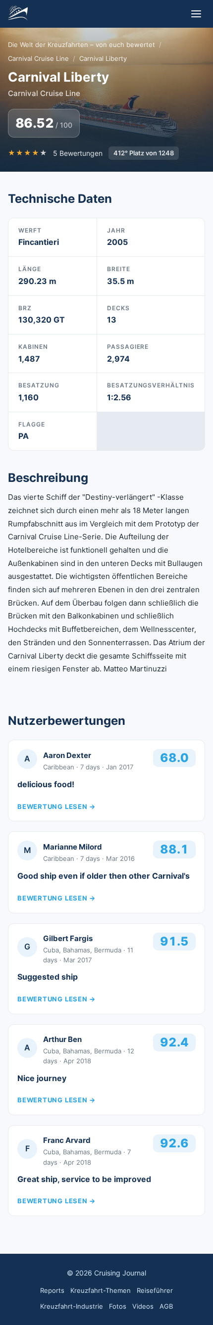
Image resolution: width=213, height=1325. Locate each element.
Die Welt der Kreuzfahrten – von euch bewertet (81, 44)
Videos (143, 1306)
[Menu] (196, 14)
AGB (166, 1306)
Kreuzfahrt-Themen (100, 1290)
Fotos (117, 1306)
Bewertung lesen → (56, 806)
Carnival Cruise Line (38, 58)
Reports (52, 1290)
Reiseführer (155, 1290)
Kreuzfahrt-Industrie (71, 1306)
